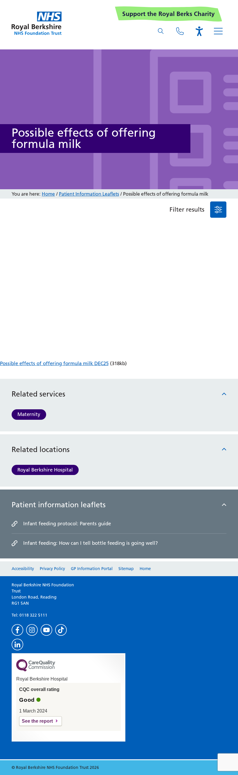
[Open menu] (218, 31)
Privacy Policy (52, 568)
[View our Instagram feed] (32, 630)
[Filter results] (218, 209)
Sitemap (126, 568)
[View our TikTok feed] (61, 630)
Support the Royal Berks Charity (168, 13)
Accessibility (23, 568)
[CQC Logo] (35, 670)
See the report (37, 721)
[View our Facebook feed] (17, 630)
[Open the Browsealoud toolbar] (199, 31)
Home (48, 194)
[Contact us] (180, 31)
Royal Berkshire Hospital (45, 470)
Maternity (28, 414)
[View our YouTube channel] (46, 630)
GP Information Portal (92, 568)
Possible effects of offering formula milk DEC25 (54, 363)
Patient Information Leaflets (89, 194)
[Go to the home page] (37, 23)
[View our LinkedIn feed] (17, 644)
